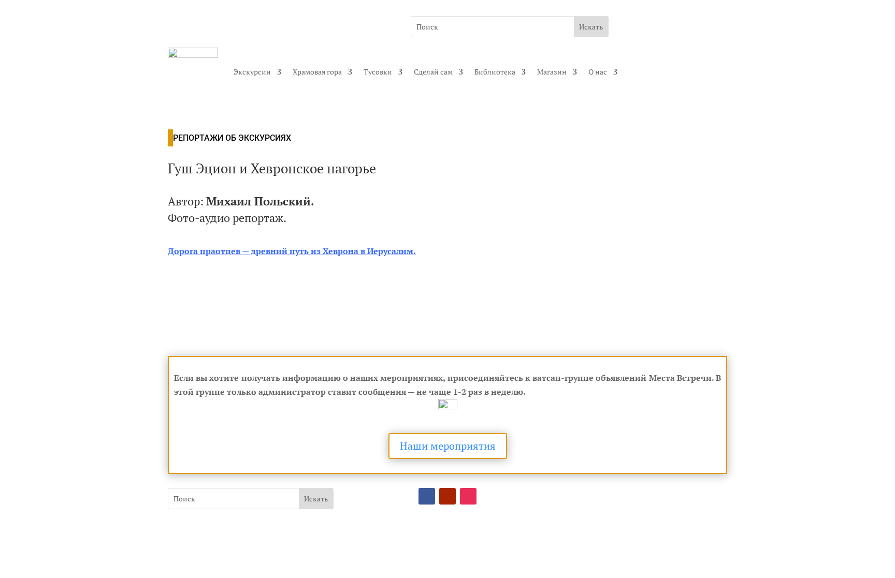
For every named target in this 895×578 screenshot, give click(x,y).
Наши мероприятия (448, 446)
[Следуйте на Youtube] (447, 496)
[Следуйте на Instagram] (468, 496)
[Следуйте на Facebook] (426, 496)
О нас (597, 72)
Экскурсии (252, 72)
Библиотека (494, 72)
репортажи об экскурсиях (232, 138)
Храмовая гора (317, 72)
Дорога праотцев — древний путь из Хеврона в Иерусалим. (292, 251)
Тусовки (378, 72)
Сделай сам (433, 72)
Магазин (552, 72)
